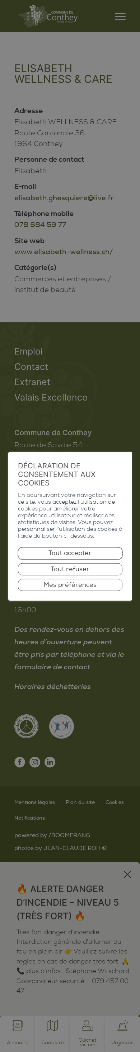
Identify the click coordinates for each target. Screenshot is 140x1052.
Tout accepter (70, 553)
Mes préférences (70, 585)
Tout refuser (70, 569)
